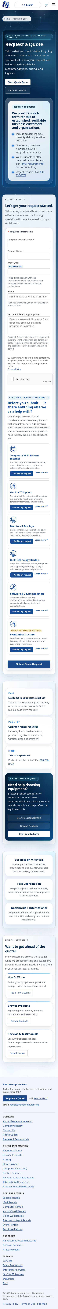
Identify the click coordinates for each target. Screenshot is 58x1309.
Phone (11, 291)
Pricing (7, 1159)
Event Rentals (10, 1224)
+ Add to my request (21, 473)
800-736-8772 (40, 1098)
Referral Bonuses (12, 1245)
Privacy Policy (14, 369)
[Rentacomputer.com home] (5, 5)
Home (7, 18)
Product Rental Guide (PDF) (18, 1186)
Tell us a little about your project (24, 314)
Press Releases (11, 1249)
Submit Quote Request (29, 664)
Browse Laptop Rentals (29, 817)
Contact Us (9, 1130)
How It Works (10, 1164)
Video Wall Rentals (13, 1215)
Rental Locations (12, 1173)
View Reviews (18, 1052)
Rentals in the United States (18, 1177)
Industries (8, 1278)
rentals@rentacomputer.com (24, 1104)
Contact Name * (16, 251)
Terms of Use (27, 1303)
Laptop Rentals (11, 1197)
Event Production (12, 1265)
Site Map (42, 1303)
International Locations (16, 1182)
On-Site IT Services (13, 1274)
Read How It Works (20, 992)
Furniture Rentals (12, 1229)
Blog (5, 1283)
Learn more (41, 472)
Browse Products (29, 825)
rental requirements (32, 163)
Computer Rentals (13, 1206)
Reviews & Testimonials (16, 1139)
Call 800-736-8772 (18, 90)
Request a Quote (15, 1098)
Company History (12, 1125)
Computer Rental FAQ (15, 1168)
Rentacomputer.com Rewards (19, 1240)
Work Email (15, 264)
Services (7, 1260)
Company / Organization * (21, 239)
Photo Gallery (10, 1134)
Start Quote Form (18, 82)
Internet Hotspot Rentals (17, 1220)
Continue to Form (29, 833)
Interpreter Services (14, 1269)
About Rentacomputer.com (18, 1121)
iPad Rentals (10, 1202)
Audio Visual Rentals (14, 1211)
